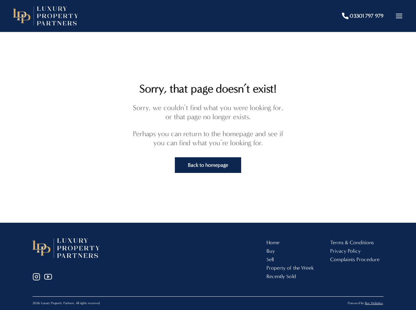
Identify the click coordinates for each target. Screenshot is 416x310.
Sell (270, 259)
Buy (270, 251)
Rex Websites (374, 303)
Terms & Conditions (352, 242)
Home (273, 242)
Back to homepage (208, 165)
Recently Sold (281, 276)
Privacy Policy (345, 251)
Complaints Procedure (355, 259)
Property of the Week (290, 268)
